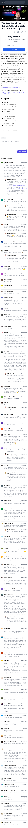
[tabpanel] (14, 145)
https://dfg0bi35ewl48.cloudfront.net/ (16, 185)
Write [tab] (3, 138)
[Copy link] (25, 32)
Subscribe (14, 49)
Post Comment (22, 151)
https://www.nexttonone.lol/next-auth (11, 87)
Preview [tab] (9, 138)
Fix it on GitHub (22, 130)
